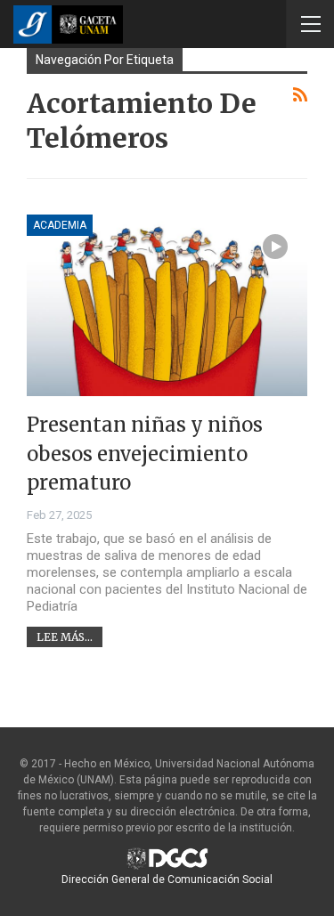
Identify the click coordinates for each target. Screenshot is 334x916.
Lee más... (65, 637)
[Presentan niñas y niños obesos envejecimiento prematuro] (167, 306)
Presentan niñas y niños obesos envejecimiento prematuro (145, 453)
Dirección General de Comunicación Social (167, 879)
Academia (59, 225)
